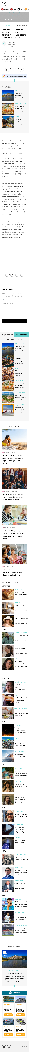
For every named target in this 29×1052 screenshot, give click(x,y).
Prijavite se (14, 321)
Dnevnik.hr (6, 9)
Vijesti (14, 9)
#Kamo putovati (22, 25)
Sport (22, 9)
